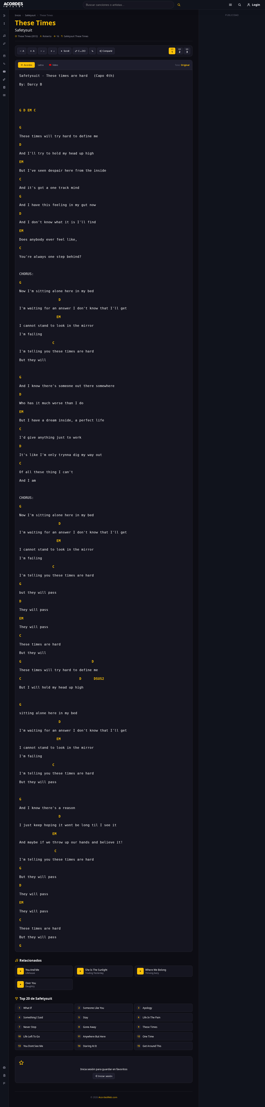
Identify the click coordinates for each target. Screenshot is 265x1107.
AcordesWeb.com (108, 1097)
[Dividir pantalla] (4, 95)
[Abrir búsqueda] (239, 4)
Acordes (28, 65)
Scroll (66, 51)
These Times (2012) (28, 36)
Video (55, 65)
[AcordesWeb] (18, 5)
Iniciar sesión (105, 1076)
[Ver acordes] (4, 87)
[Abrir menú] (230, 4)
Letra (40, 64)
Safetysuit (30, 15)
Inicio (18, 15)
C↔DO (82, 51)
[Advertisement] (232, 80)
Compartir (107, 51)
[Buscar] (178, 4)
